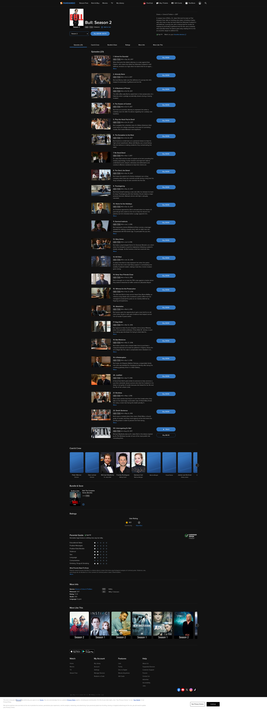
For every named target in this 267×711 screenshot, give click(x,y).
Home (72, 663)
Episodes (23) (78, 45)
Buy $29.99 (102, 34)
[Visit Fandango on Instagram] (191, 690)
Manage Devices (99, 673)
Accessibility (146, 683)
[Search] (205, 3)
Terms (41, 700)
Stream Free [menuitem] (83, 3)
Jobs (144, 686)
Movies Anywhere (124, 673)
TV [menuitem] (112, 3)
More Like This (158, 45)
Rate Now (139, 525)
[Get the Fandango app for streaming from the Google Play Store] (88, 651)
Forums (145, 673)
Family (120, 667)
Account (96, 667)
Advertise (146, 679)
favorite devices (179, 34)
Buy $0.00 (166, 435)
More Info (142, 45)
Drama (77, 589)
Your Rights (137, 700)
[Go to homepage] (68, 3)
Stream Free (73, 673)
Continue (213, 704)
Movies (72, 667)
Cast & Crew (95, 45)
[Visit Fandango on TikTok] (195, 690)
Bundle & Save (112, 45)
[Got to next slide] (197, 465)
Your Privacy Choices (197, 704)
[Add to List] (83, 504)
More (115, 69)
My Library (97, 663)
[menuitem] (176, 3)
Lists (119, 663)
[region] (133, 704)
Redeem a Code (99, 676)
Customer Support (148, 670)
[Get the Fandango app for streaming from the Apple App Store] (75, 651)
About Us (146, 663)
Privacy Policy (71, 700)
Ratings (127, 45)
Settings (96, 670)
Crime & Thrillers (86, 589)
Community (128, 525)
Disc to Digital (122, 670)
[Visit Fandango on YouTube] (183, 690)
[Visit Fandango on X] (187, 690)
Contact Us (146, 676)
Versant (18, 700)
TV (71, 670)
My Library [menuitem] (120, 3)
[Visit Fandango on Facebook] (179, 690)
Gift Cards (121, 676)
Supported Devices (149, 667)
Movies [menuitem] (105, 3)
